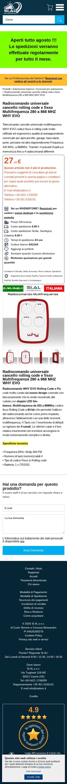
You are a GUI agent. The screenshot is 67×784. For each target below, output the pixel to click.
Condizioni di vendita (33, 603)
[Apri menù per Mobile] (59, 11)
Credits (33, 696)
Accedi (33, 576)
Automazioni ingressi (23, 89)
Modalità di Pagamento (33, 592)
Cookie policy (44, 767)
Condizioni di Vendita (13, 271)
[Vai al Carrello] (48, 11)
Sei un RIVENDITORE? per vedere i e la (30, 213)
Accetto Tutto (33, 777)
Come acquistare (33, 615)
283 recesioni (38, 753)
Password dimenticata (34, 580)
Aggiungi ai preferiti (21, 248)
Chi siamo (33, 584)
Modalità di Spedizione (33, 596)
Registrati (33, 572)
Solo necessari (33, 771)
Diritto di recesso (30, 271)
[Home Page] (13, 14)
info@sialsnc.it (21, 190)
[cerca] (59, 19)
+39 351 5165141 (25, 199)
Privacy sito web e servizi (33, 639)
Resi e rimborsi (45, 271)
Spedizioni (56, 271)
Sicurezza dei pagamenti (33, 599)
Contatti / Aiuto (33, 568)
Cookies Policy (33, 635)
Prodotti (6, 89)
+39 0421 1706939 (26, 194)
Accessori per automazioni (49, 89)
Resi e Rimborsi (33, 611)
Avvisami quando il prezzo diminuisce (32, 253)
